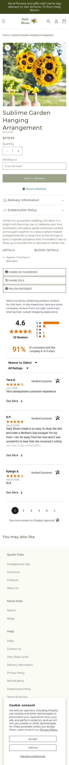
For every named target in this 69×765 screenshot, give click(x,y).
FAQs (10, 640)
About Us (13, 588)
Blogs (10, 618)
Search (11, 610)
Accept (32, 739)
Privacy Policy (49, 729)
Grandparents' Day (18, 564)
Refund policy (15, 680)
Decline (33, 747)
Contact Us (14, 648)
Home (6, 35)
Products (12, 580)
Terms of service (17, 697)
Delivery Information (20, 664)
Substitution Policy (19, 689)
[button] (48, 21)
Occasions (13, 572)
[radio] (49, 323)
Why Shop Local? (18, 656)
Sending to (15, 160)
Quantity (8, 143)
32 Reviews (23, 337)
